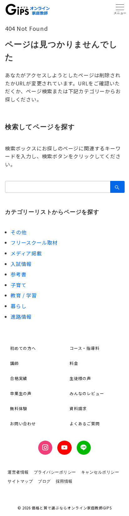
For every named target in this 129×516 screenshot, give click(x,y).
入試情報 (21, 264)
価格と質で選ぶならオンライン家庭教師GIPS (71, 507)
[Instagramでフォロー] (45, 448)
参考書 (18, 274)
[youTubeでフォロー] (64, 448)
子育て (18, 285)
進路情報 (21, 316)
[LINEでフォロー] (84, 448)
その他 (18, 232)
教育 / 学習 (24, 295)
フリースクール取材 (34, 242)
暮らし (18, 306)
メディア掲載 (26, 253)
